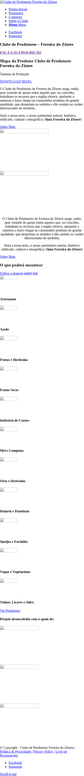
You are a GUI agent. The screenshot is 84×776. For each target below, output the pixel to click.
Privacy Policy (43, 751)
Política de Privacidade (16, 751)
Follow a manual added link (19, 273)
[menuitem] (46, 9)
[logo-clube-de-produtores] (28, 2)
